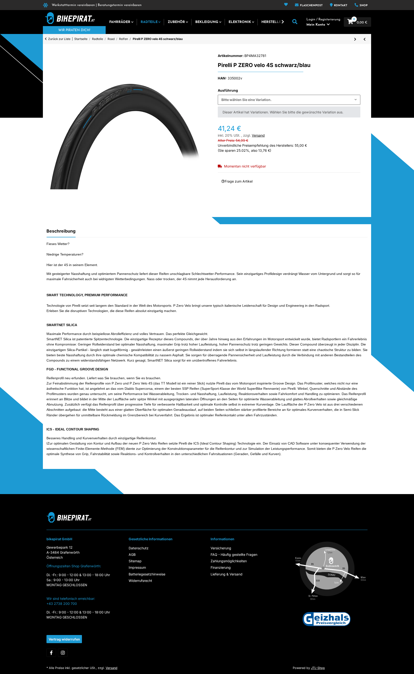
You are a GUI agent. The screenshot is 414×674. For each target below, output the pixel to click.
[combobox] (289, 100)
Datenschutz (139, 548)
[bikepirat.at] (69, 18)
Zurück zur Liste (59, 39)
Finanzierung (221, 567)
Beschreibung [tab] (60, 231)
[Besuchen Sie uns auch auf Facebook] (51, 653)
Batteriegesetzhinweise (147, 574)
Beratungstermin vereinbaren (120, 5)
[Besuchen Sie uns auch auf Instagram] (63, 653)
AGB (132, 554)
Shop (363, 5)
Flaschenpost (311, 5)
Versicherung (221, 548)
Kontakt (340, 5)
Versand (258, 135)
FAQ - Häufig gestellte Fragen (234, 554)
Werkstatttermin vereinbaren (73, 5)
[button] (286, 5)
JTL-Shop (318, 668)
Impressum (137, 567)
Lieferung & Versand (226, 574)
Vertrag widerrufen (64, 639)
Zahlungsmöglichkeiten (229, 561)
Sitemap (135, 561)
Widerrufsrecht (140, 581)
